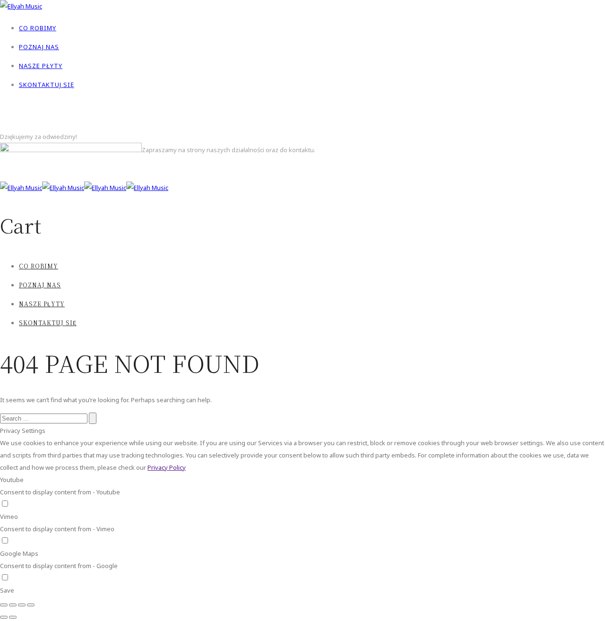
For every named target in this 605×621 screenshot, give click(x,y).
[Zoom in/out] (31, 605)
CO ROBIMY (37, 28)
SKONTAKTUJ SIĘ (46, 84)
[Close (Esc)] (4, 605)
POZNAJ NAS (39, 47)
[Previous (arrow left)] (4, 617)
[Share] (13, 605)
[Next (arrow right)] (13, 617)
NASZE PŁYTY (40, 65)
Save (7, 590)
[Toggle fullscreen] (22, 605)
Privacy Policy (166, 467)
